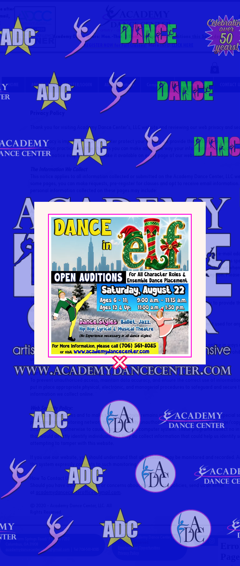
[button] (119, 362)
